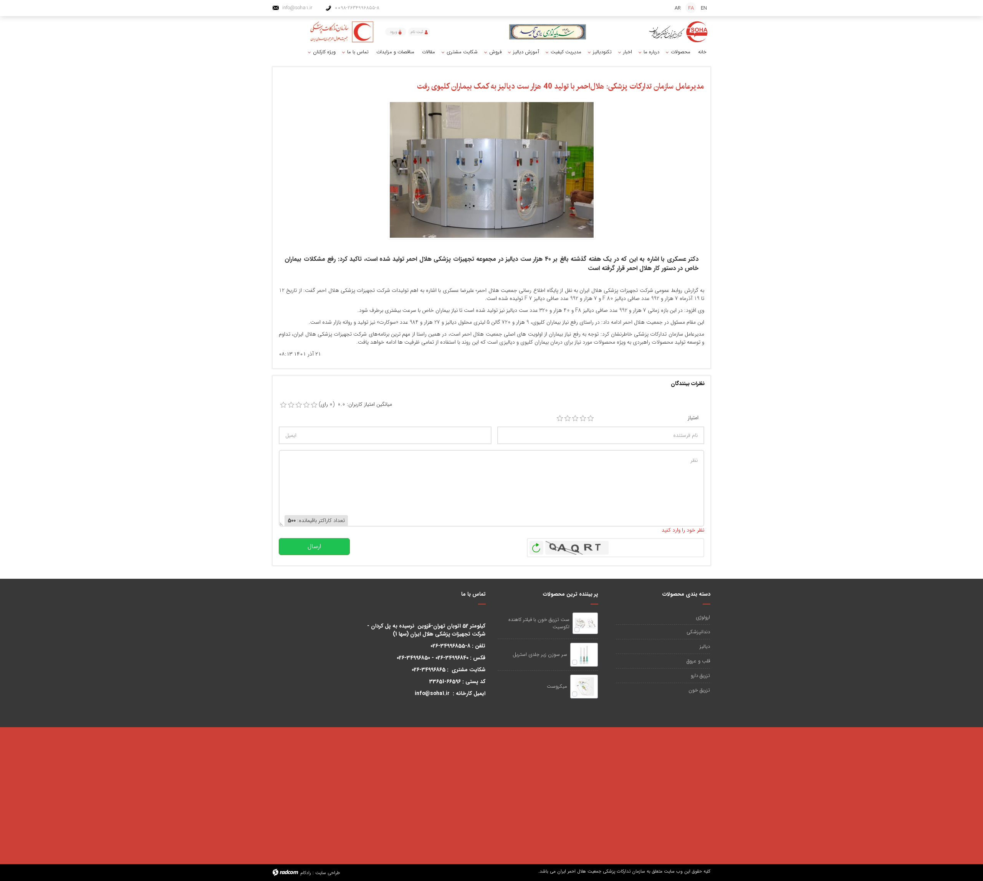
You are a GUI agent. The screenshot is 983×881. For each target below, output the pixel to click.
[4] (582, 418)
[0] (283, 405)
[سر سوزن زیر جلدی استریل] (584, 655)
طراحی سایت (327, 872)
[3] (575, 418)
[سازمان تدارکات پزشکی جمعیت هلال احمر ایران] (678, 32)
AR (678, 8)
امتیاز (693, 418)
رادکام (305, 872)
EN (704, 8)
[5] (590, 418)
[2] (567, 418)
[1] (559, 418)
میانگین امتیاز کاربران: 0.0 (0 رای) (355, 404)
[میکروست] (584, 686)
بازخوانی (536, 545)
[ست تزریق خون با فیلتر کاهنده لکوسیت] (585, 623)
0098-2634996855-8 (356, 8)
